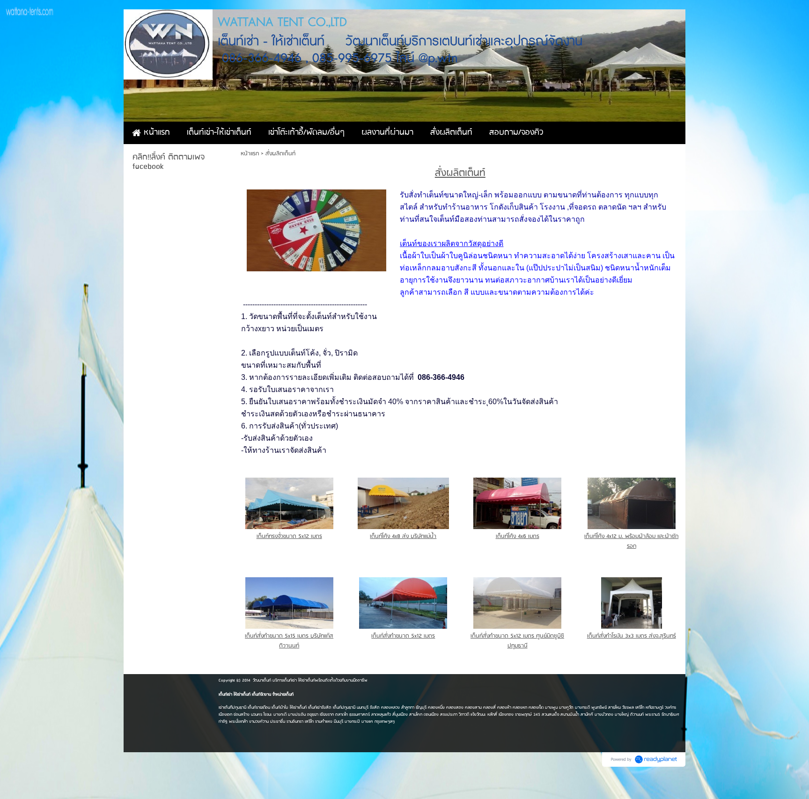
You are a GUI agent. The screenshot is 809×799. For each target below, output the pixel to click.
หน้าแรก (250, 154)
